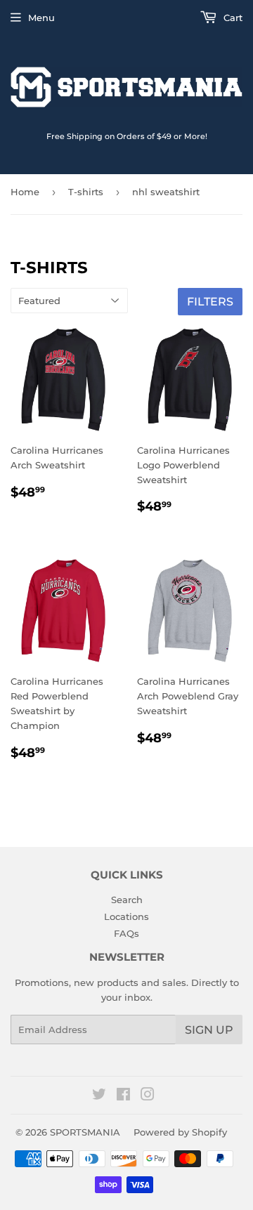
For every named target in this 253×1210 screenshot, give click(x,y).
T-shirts (85, 191)
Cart (231, 17)
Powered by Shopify (180, 1132)
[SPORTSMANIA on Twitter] (99, 1096)
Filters (210, 301)
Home (25, 191)
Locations (126, 916)
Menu (41, 17)
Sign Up (209, 1030)
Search (127, 899)
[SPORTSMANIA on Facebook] (123, 1096)
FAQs (126, 933)
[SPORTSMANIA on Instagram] (148, 1096)
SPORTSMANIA (85, 1132)
